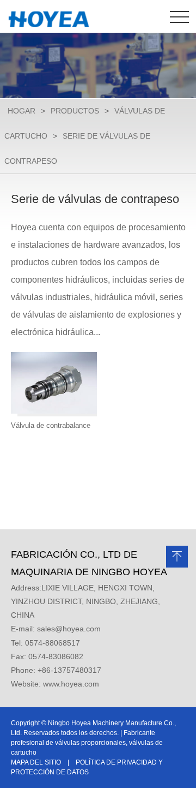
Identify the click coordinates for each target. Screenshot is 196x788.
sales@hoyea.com (69, 628)
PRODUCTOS (75, 110)
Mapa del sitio (36, 762)
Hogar (21, 110)
